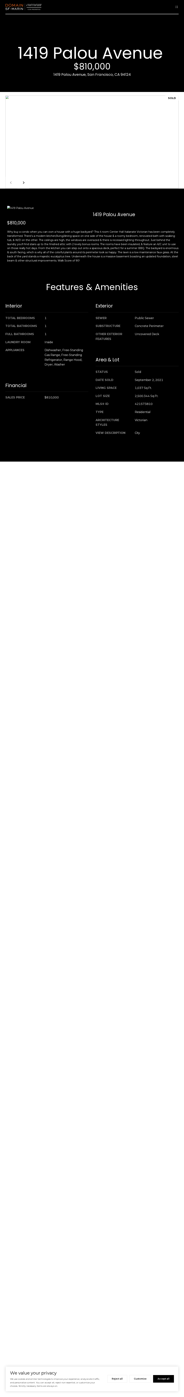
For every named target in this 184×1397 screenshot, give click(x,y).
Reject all (117, 1378)
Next (23, 183)
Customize (140, 1378)
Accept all (163, 1378)
